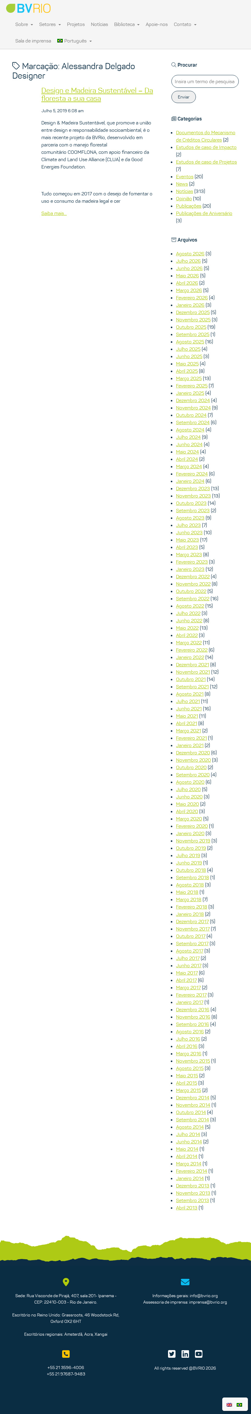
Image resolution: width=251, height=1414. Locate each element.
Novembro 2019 (193, 841)
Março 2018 (188, 899)
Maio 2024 (187, 452)
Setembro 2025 (192, 334)
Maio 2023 (187, 540)
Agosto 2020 (190, 782)
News (182, 184)
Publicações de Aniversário (204, 213)
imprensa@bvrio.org (208, 1302)
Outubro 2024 (191, 415)
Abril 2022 (187, 635)
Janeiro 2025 (190, 393)
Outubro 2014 (191, 1112)
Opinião (184, 198)
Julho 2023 (188, 525)
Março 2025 (189, 378)
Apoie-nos (157, 24)
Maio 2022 (187, 628)
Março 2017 (188, 987)
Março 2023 (189, 554)
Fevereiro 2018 (191, 907)
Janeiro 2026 (190, 305)
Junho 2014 (189, 1141)
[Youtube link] (198, 1355)
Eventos (184, 176)
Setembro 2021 (192, 686)
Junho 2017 (188, 965)
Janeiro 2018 (190, 914)
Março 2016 (188, 1053)
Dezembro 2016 (192, 1009)
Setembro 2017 (192, 943)
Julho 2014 (188, 1134)
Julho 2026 (188, 261)
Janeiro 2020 (190, 833)
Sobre (22, 24)
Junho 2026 (189, 268)
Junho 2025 (189, 356)
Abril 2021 (186, 723)
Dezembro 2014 (192, 1097)
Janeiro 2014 (190, 1178)
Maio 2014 (187, 1149)
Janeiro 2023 (190, 569)
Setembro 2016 (192, 1024)
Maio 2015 (187, 1075)
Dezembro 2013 (192, 1186)
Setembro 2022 (192, 598)
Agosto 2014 (190, 1127)
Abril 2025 (187, 371)
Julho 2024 (188, 437)
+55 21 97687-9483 (66, 1374)
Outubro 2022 (191, 591)
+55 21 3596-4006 (65, 1367)
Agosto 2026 (190, 253)
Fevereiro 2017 (191, 995)
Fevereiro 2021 (191, 738)
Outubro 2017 (190, 936)
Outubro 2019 (191, 848)
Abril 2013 (186, 1208)
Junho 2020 (189, 797)
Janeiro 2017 (189, 1002)
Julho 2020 (188, 789)
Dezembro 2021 (192, 664)
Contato (183, 24)
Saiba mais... (54, 213)
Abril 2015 (186, 1083)
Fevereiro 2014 (191, 1171)
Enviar (183, 97)
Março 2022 (189, 642)
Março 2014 (188, 1163)
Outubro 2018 (191, 870)
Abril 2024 (187, 459)
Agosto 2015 (190, 1068)
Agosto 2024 (190, 430)
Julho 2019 (188, 855)
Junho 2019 (189, 863)
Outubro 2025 (191, 327)
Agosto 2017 (189, 951)
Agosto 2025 (190, 342)
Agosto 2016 (190, 1031)
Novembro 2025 (193, 319)
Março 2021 (188, 730)
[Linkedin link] (185, 1355)
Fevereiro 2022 (192, 650)
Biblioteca (125, 24)
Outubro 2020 (191, 767)
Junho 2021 (189, 708)
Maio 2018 (187, 892)
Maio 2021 (187, 716)
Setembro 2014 (192, 1119)
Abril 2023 (187, 547)
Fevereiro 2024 (192, 474)
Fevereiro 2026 (192, 297)
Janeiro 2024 (190, 481)
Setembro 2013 (192, 1200)
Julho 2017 (188, 958)
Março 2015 (188, 1090)
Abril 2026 (187, 283)
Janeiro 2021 (190, 745)
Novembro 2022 (193, 584)
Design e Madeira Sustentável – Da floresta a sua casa (97, 94)
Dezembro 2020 (193, 753)
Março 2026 (189, 290)
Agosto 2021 (190, 694)
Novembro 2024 (193, 408)
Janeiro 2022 (190, 657)
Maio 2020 (187, 804)
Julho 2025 (188, 349)
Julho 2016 (188, 1039)
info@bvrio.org (204, 1295)
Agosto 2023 (190, 518)
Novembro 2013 (193, 1193)
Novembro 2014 (193, 1105)
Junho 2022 (189, 620)
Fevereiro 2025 (192, 386)
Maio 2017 (187, 973)
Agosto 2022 (190, 606)
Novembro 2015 (193, 1061)
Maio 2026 (187, 275)
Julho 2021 (188, 701)
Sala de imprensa (33, 41)
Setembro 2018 (192, 877)
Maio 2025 (187, 364)
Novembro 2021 (193, 672)
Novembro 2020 (193, 760)
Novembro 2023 (193, 496)
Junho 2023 (189, 532)
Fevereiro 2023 (192, 562)
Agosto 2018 (190, 885)
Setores (48, 24)
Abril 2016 (186, 1046)
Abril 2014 (186, 1156)
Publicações (188, 206)
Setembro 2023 (193, 510)
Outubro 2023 (191, 503)
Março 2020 (189, 819)
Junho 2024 (189, 444)
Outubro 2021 (191, 679)
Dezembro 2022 (193, 576)
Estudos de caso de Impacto (206, 147)
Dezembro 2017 (192, 921)
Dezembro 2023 (193, 488)
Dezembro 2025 (193, 312)
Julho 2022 (188, 613)
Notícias (99, 24)
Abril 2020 (187, 811)
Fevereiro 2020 (192, 826)
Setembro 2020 (193, 775)
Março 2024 (189, 466)
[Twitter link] (172, 1355)
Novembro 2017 (193, 929)
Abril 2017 (186, 980)
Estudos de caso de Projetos (206, 162)
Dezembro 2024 (193, 400)
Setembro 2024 (193, 422)
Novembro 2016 (193, 1017)
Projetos (76, 24)
